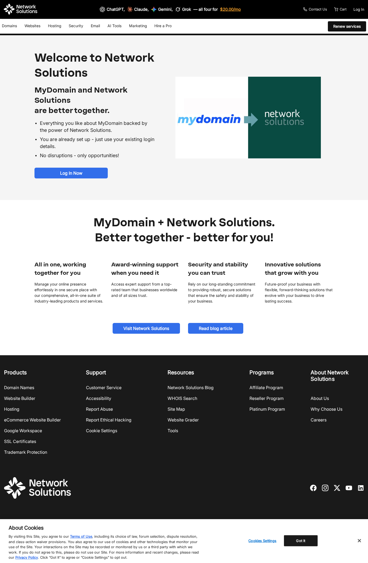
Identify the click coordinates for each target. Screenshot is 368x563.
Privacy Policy (26, 557)
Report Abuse (99, 409)
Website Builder (19, 398)
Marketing (138, 25)
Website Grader (183, 420)
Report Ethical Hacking (108, 420)
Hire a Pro (163, 25)
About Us (320, 398)
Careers (319, 420)
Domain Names (19, 387)
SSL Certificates (20, 441)
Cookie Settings (101, 430)
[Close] (359, 541)
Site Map (176, 409)
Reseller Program (266, 398)
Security (76, 25)
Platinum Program (267, 409)
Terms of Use (81, 536)
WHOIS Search (182, 398)
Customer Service (103, 387)
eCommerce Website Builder (32, 420)
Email (95, 25)
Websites (32, 25)
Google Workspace (23, 430)
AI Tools (114, 25)
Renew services (347, 26)
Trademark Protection (25, 452)
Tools (173, 430)
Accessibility (98, 398)
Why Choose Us (326, 409)
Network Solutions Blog (191, 387)
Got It (300, 540)
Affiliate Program (266, 387)
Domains (9, 25)
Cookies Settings (262, 540)
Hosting (54, 25)
